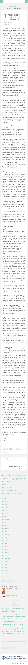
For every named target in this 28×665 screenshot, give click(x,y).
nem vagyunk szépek (7, 626)
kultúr (8, 619)
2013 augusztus (5, 561)
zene (14, 633)
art (14, 603)
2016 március (5, 540)
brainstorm (6, 606)
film (23, 608)
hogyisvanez (5, 449)
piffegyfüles (12, 450)
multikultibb (12, 201)
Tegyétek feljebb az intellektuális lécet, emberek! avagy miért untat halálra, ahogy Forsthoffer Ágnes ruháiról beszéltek (13, 480)
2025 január (4, 516)
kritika (4, 619)
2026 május (4, 501)
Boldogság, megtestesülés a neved (9, 490)
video (3, 633)
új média (23, 633)
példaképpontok (12, 631)
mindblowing (6, 625)
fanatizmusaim (15, 608)
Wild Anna (8, 595)
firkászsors (15, 611)
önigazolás (19, 633)
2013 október (5, 555)
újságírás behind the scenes (7, 635)
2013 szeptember (6, 558)
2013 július (4, 564)
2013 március (5, 576)
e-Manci (10, 448)
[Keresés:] (8, 580)
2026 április (4, 504)
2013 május (4, 570)
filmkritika (4, 611)
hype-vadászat (7, 616)
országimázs (6, 629)
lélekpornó (16, 622)
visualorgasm (9, 633)
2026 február (5, 510)
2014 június (4, 543)
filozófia (9, 611)
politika (18, 450)
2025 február (5, 513)
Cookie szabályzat (5, 659)
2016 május (4, 537)
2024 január (4, 525)
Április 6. (4, 484)
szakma (19, 631)
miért (13, 625)
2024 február (5, 522)
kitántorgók (5, 450)
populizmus (5, 452)
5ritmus (8, 603)
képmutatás (12, 449)
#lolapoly (4, 603)
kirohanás (15, 616)
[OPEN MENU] (1, 1)
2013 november (5, 552)
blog (19, 603)
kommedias (6, 24)
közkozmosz (19, 449)
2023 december (5, 528)
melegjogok (22, 622)
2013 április (4, 573)
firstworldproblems (7, 614)
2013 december (5, 549)
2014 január (4, 546)
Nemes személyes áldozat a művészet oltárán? (12, 493)
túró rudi (16, 167)
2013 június (4, 567)
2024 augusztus (5, 519)
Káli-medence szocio (6, 487)
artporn (16, 603)
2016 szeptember (6, 534)
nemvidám (15, 626)
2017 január (4, 531)
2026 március (5, 507)
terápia (23, 631)
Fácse (3, 641)
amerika (11, 603)
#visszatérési (14, 592)
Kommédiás (14, 6)
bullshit (6, 448)
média (21, 625)
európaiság (15, 448)
